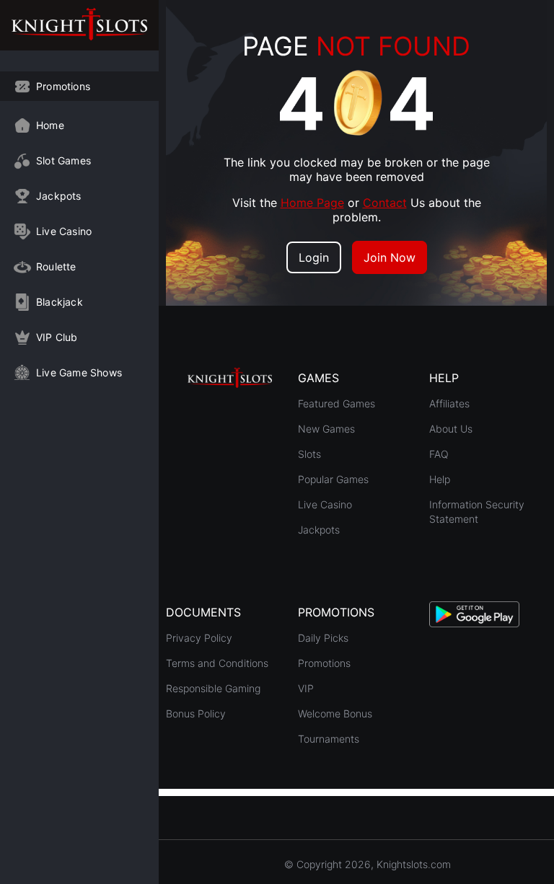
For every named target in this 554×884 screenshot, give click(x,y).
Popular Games (333, 479)
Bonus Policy (196, 713)
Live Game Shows (79, 372)
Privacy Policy (199, 638)
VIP (306, 688)
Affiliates (449, 403)
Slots (309, 454)
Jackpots (59, 196)
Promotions (63, 86)
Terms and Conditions (217, 663)
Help (439, 479)
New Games (326, 429)
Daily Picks (323, 638)
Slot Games (63, 160)
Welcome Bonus (335, 713)
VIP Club (57, 337)
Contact (385, 202)
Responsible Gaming (213, 688)
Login (314, 257)
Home (50, 125)
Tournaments (328, 739)
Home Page (312, 202)
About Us (450, 429)
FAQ (439, 454)
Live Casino (64, 231)
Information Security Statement (476, 511)
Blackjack (59, 302)
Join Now (390, 257)
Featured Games (336, 403)
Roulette (56, 266)
